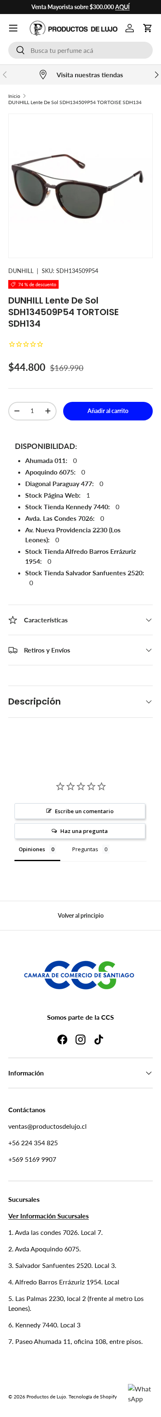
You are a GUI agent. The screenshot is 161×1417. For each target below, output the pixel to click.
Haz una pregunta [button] (84, 831)
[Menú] (13, 28)
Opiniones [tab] (32, 849)
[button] (148, 28)
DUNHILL (20, 270)
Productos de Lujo (46, 1396)
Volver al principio (81, 915)
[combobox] (80, 50)
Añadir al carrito (108, 410)
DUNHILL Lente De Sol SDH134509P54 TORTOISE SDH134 (75, 102)
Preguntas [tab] (85, 849)
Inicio (14, 96)
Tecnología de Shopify (93, 1396)
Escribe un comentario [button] (84, 811)
